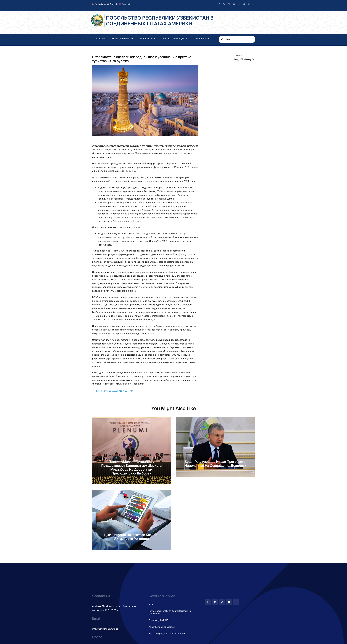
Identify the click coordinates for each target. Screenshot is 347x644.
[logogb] (97, 15)
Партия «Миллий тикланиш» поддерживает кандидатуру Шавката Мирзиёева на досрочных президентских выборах (131, 467)
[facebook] (219, 4)
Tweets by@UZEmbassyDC (244, 57)
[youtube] (234, 4)
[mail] (249, 4)
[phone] (254, 4)
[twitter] (224, 4)
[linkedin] (239, 4)
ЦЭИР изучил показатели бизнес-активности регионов (131, 537)
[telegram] (244, 4)
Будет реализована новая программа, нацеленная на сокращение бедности (215, 464)
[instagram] (229, 4)
